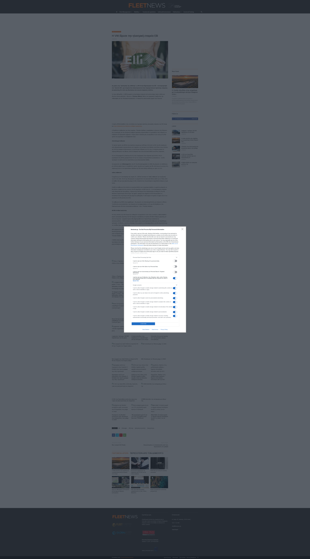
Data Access (155, 329)
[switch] (175, 261)
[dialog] (155, 279)
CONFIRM (143, 323)
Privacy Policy (164, 329)
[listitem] (155, 257)
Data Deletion (145, 329)
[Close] (182, 229)
